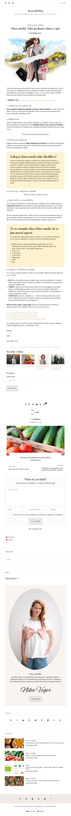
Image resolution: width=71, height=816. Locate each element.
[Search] (51, 799)
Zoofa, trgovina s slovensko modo (27, 365)
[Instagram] (13, 3)
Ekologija (30, 25)
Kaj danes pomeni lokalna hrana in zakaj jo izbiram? (41, 755)
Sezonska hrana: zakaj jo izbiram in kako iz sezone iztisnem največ (45, 743)
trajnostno (57, 347)
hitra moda (14, 347)
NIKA (37, 412)
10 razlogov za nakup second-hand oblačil (22, 314)
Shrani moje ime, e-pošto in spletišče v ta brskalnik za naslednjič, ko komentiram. (38, 514)
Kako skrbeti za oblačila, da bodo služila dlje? (23, 316)
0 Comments (36, 419)
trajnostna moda (34, 347)
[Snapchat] (54, 720)
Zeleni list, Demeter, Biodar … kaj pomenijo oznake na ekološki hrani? (44, 768)
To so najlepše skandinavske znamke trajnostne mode (27, 319)
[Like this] (44, 404)
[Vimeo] (48, 720)
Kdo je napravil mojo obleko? (12, 365)
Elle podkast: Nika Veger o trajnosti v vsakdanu (42, 366)
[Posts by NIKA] (32, 412)
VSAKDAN (40, 25)
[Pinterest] (29, 404)
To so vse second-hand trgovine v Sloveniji (23, 312)
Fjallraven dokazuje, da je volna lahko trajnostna (56, 367)
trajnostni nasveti (46, 347)
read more (35, 699)
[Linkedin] (23, 720)
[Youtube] (35, 720)
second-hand (23, 347)
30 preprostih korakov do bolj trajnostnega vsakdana (37, 100)
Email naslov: (11, 376)
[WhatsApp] (33, 404)
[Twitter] (17, 720)
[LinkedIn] (37, 404)
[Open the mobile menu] (64, 3)
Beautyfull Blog (35, 10)
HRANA (28, 741)
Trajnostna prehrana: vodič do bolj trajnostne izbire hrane (36, 457)
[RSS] (45, 799)
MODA (35, 25)
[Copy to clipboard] (40, 404)
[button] (9, 443)
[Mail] (9, 3)
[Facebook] (5, 3)
